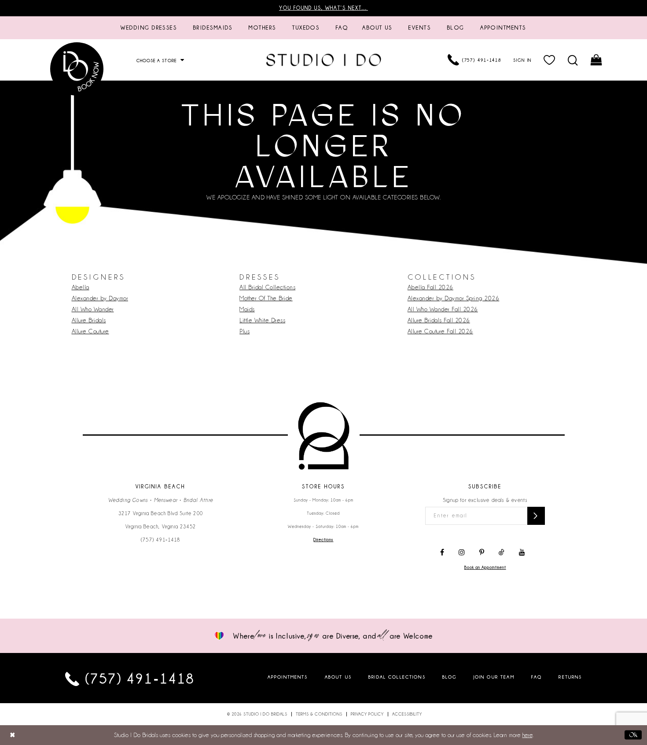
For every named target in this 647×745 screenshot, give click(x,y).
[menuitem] (149, 27)
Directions (323, 540)
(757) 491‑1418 (160, 539)
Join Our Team (494, 677)
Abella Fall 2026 (430, 287)
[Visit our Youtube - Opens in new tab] (522, 552)
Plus (244, 331)
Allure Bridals (89, 320)
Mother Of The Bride (266, 298)
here (527, 734)
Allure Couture (90, 331)
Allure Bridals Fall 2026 (439, 320)
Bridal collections (397, 677)
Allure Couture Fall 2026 (440, 331)
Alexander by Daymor (100, 298)
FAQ (536, 677)
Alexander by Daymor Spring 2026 (454, 298)
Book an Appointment (485, 567)
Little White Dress (262, 320)
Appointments (288, 677)
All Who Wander (93, 309)
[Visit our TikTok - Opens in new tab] (501, 552)
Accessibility (407, 714)
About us (338, 677)
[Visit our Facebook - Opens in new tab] (442, 552)
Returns (570, 677)
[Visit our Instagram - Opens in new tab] (461, 552)
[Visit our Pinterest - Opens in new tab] (482, 552)
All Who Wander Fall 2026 (443, 309)
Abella (80, 287)
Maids (247, 309)
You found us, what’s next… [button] (323, 8)
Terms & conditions (319, 714)
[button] (550, 60)
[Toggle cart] (597, 60)
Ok (633, 735)
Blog (449, 677)
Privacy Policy (367, 714)
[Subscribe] (536, 516)
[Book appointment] (77, 69)
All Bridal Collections (267, 287)
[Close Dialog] (12, 735)
